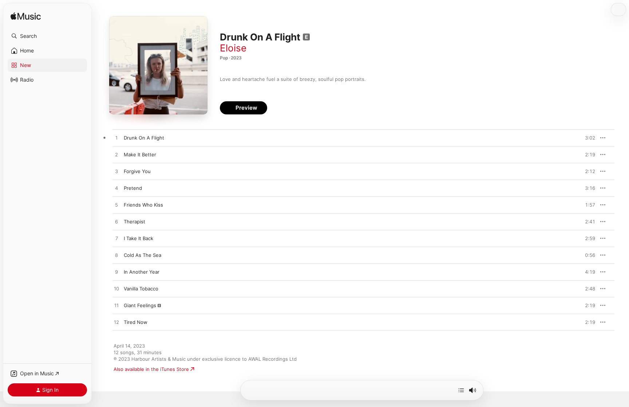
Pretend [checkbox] (133, 188)
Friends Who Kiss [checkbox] (143, 205)
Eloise (233, 48)
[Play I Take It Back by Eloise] (116, 238)
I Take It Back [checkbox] (138, 238)
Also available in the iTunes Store (151, 369)
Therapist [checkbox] (134, 221)
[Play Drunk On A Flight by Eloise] (116, 138)
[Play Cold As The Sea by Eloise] (116, 255)
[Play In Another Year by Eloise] (116, 272)
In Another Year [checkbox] (141, 272)
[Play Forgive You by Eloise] (116, 171)
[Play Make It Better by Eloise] (116, 155)
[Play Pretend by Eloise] (116, 188)
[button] (47, 36)
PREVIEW (587, 138)
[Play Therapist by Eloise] (116, 222)
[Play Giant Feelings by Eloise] (116, 305)
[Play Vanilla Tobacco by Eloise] (116, 289)
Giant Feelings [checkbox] (140, 305)
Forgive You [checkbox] (137, 171)
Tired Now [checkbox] (135, 322)
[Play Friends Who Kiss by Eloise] (116, 205)
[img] (26, 16)
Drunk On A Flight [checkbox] (144, 138)
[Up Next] (461, 390)
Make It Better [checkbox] (140, 154)
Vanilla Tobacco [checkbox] (141, 288)
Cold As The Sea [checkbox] (142, 255)
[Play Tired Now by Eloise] (116, 322)
